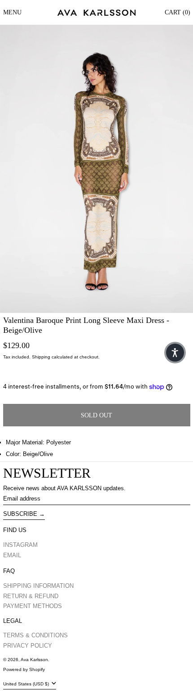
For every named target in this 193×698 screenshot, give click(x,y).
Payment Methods (32, 606)
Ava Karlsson (34, 659)
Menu (12, 12)
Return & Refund (30, 596)
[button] (96, 169)
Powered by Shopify (24, 669)
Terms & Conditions (35, 635)
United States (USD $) (26, 683)
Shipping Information (38, 585)
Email (12, 555)
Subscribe (20, 513)
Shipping (41, 356)
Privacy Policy (27, 645)
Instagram (20, 544)
